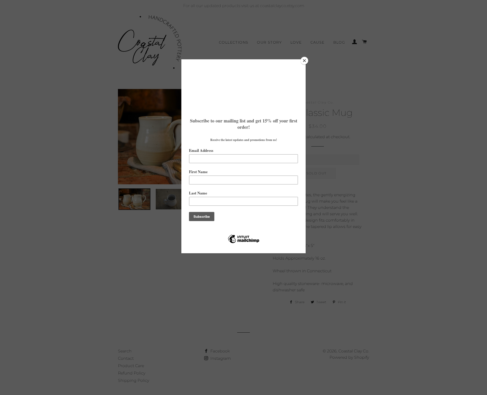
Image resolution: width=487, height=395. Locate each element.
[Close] (304, 60)
